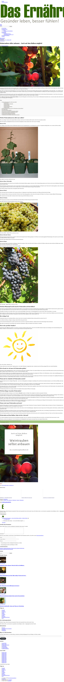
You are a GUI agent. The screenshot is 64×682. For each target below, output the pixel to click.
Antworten (3, 522)
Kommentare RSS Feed (6, 617)
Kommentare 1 (2, 40)
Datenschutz (4, 630)
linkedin (3, 613)
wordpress (3, 614)
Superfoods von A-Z (7, 33)
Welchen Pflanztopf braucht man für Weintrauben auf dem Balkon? (12, 108)
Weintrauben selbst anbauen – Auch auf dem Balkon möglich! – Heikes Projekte (14, 518)
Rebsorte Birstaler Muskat (8, 106)
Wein (27, 91)
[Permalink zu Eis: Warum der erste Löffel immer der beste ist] (3, 582)
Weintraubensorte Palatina (5, 199)
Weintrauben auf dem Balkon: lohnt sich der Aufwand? (10, 114)
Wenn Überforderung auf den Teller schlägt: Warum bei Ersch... (13, 575)
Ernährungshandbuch (4, 45)
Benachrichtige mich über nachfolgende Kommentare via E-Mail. (11, 542)
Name (1, 537)
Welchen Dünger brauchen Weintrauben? (8, 112)
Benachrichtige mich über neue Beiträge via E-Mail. (9, 544)
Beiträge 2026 (4, 652)
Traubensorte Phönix (18, 192)
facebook (3, 668)
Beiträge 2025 (4, 653)
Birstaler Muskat (4, 236)
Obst (7, 500)
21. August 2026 (2, 593)
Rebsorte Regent (6, 107)
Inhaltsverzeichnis (5, 2)
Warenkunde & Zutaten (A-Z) (8, 34)
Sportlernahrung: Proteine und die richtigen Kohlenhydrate (12, 548)
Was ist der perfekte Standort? (6, 110)
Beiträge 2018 (4, 659)
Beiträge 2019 (4, 658)
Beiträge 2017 (4, 660)
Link (14, 179)
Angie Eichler (4, 643)
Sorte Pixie (38, 125)
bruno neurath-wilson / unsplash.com (8, 485)
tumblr (3, 612)
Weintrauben (7, 96)
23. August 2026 (2, 583)
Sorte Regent (3, 243)
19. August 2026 (2, 604)
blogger (3, 615)
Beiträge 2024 (4, 654)
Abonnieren (3, 638)
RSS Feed (3, 616)
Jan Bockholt (4, 645)
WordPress (10, 679)
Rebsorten (10, 500)
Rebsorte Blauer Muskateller (8, 103)
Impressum (3, 629)
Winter (18, 383)
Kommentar (2, 533)
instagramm (4, 611)
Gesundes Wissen (5, 647)
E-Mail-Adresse (2, 539)
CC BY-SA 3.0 (10, 179)
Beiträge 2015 (4, 662)
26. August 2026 (2, 573)
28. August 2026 (2, 563)
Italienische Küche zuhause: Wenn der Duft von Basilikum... (12, 565)
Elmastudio (9, 680)
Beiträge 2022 (4, 656)
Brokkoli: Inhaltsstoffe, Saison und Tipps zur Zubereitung (12, 606)
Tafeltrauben (14, 500)
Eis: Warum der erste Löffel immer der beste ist (9, 585)
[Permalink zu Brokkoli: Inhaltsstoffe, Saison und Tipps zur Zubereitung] (3, 603)
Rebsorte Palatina (7, 105)
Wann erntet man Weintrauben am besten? (8, 113)
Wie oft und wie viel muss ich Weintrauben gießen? (10, 111)
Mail (2, 618)
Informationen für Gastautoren (7, 628)
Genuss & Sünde (4, 29)
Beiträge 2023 (4, 655)
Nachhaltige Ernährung (5, 35)
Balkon (5, 500)
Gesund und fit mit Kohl (6, 549)
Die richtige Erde (4, 109)
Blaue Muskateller (4, 183)
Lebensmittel (4, 32)
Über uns (3, 627)
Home (3, 1)
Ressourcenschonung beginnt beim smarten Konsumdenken (12, 595)
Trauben (18, 500)
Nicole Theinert (4, 646)
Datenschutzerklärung (39, 535)
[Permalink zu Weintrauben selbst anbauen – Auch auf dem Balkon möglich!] (30, 86)
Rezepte (3, 36)
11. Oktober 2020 (7, 519)
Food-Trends (4, 28)
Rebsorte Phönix (6, 104)
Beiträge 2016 (4, 661)
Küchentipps (4, 31)
